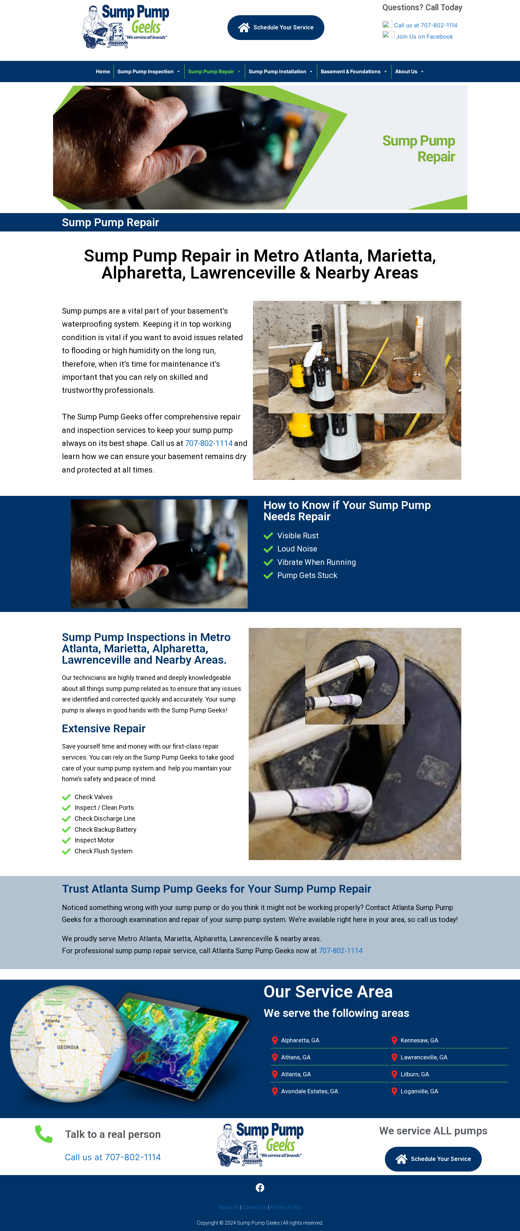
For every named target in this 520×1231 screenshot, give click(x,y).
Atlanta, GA (296, 1074)
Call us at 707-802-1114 (425, 25)
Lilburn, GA (415, 1074)
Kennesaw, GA (419, 1040)
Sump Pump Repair (211, 71)
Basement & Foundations (351, 71)
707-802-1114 (208, 443)
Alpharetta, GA (300, 1040)
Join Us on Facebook (424, 36)
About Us (406, 71)
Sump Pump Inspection (145, 71)
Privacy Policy (286, 1207)
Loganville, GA (419, 1091)
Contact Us (254, 1207)
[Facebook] (260, 1187)
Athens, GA (296, 1057)
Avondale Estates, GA (309, 1091)
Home (103, 71)
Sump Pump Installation (277, 71)
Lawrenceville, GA (424, 1057)
